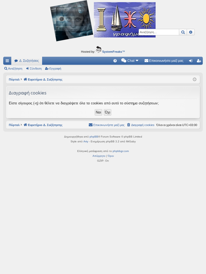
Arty (85, 141)
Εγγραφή (55, 68)
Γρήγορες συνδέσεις (8, 62)
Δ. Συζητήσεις (29, 61)
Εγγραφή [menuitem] (200, 62)
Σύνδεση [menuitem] (192, 62)
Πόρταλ (14, 79)
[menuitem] (115, 61)
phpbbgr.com (121, 151)
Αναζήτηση (15, 68)
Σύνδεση (36, 68)
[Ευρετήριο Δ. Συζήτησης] (103, 21)
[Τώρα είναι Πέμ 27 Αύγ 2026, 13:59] (194, 80)
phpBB (94, 136)
